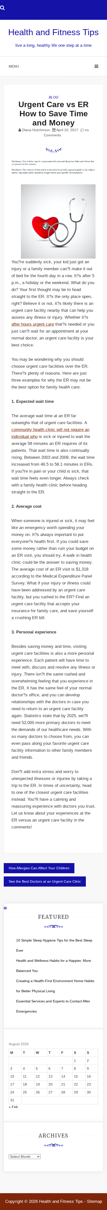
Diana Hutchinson (36, 130)
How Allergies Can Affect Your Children (39, 868)
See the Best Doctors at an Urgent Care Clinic (45, 881)
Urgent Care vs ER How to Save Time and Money (53, 113)
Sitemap (94, 1201)
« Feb (13, 1107)
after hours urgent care (32, 324)
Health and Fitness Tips (53, 32)
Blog (53, 97)
